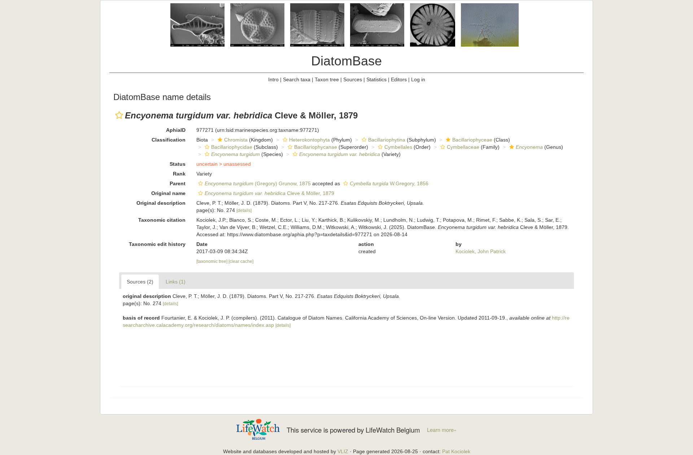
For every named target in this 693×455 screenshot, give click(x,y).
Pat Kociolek (456, 451)
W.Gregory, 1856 (389, 183)
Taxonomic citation (162, 220)
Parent (178, 183)
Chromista (236, 140)
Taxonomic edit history (157, 244)
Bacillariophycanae (315, 147)
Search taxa (296, 79)
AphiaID (176, 130)
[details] (244, 210)
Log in (418, 79)
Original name (168, 193)
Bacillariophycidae (231, 147)
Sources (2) (140, 282)
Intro (273, 79)
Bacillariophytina (386, 140)
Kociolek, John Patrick (481, 251)
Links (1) (176, 282)
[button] (119, 115)
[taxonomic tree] (212, 261)
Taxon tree (327, 79)
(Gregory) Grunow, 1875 (258, 183)
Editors (399, 79)
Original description (161, 203)
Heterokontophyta (309, 140)
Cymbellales (398, 147)
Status (178, 164)
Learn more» (442, 429)
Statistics (376, 79)
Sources (352, 79)
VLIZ (342, 451)
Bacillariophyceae (472, 140)
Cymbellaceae (463, 147)
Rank (179, 174)
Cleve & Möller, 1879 (269, 193)
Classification (169, 140)
